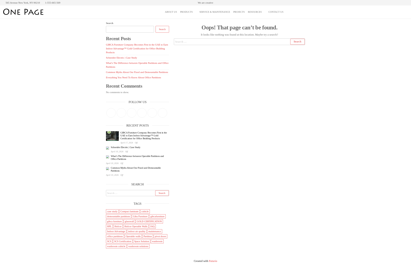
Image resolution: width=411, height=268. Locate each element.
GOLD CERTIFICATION (149, 221)
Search (109, 23)
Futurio (213, 261)
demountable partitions (118, 216)
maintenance (154, 231)
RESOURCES (255, 12)
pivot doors (160, 236)
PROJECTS (239, 12)
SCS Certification (122, 241)
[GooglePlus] (142, 113)
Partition (148, 236)
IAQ (152, 226)
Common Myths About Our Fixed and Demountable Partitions (137, 72)
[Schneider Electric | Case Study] (107, 147)
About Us (171, 12)
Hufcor (118, 226)
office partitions (115, 236)
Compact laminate (129, 211)
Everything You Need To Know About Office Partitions (133, 77)
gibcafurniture (157, 216)
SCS (109, 241)
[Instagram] (131, 113)
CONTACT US (275, 12)
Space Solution (141, 241)
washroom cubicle (116, 246)
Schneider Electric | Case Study (121, 57)
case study (112, 211)
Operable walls (133, 236)
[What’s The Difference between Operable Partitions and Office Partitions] (107, 156)
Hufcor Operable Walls (135, 226)
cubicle (145, 211)
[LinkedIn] (152, 113)
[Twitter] (111, 113)
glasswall (129, 221)
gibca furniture (114, 221)
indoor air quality (136, 231)
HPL (109, 226)
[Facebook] (121, 113)
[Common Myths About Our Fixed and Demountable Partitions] (107, 168)
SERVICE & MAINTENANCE (214, 12)
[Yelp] (162, 113)
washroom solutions (138, 246)
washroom (157, 241)
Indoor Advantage (116, 231)
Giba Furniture (140, 216)
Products (186, 12)
